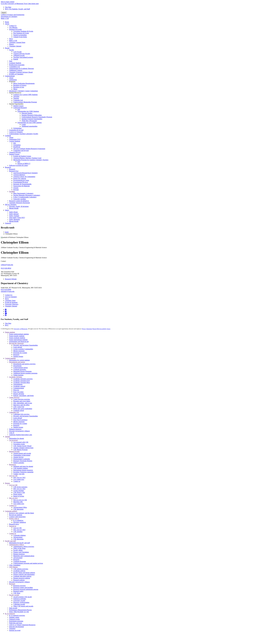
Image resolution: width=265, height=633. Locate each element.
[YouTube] (6, 313)
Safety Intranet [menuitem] (14, 214)
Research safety (18, 591)
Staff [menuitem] (10, 61)
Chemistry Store (10, 300)
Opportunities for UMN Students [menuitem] (28, 111)
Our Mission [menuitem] (13, 27)
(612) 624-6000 (6, 289)
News (7, 299)
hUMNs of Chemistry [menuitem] (16, 74)
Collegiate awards (19, 604)
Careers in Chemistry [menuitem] (16, 132)
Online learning (18, 375)
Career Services (14, 397)
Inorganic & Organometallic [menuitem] (22, 184)
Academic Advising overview (23, 379)
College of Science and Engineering (12, 15)
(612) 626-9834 (6, 268)
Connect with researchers (17, 517)
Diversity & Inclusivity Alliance (19, 431)
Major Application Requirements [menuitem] (24, 83)
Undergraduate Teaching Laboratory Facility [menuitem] (23, 134)
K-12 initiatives (18, 520)
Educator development (16, 627)
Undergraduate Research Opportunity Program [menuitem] (37, 117)
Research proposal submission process (25, 589)
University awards (19, 600)
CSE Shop (16, 593)
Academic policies (19, 571)
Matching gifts (18, 502)
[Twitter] (5, 311)
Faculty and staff (10, 541)
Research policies (19, 580)
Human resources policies (21, 578)
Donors (7, 483)
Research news (14, 524)
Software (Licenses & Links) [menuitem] (18, 165)
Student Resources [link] (15, 93)
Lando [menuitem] (24, 124)
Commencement (18, 388)
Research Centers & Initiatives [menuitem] (19, 201)
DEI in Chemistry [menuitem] (11, 204)
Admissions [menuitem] (13, 80)
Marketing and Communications (23, 556)
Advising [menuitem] (16, 96)
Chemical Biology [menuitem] (19, 175)
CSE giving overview (20, 487)
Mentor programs (19, 351)
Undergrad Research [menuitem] (20, 108)
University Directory (11, 304)
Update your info (18, 474)
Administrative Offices (16, 545)
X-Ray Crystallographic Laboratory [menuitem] (25, 197)
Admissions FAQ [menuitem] (14, 139)
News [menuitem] (11, 39)
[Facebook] (5, 309)
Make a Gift (5, 18)
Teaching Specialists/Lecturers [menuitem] (23, 57)
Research (16, 354)
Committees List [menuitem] (14, 67)
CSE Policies (13, 567)
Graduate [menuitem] (8, 135)
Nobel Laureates (18, 463)
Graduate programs (19, 369)
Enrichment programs (16, 621)
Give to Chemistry (11, 297)
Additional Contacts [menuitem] (15, 70)
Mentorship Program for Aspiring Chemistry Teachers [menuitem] (30, 160)
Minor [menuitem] (15, 89)
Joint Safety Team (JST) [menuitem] (17, 217)
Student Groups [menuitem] (18, 106)
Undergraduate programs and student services (28, 563)
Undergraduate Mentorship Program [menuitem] (25, 102)
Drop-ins (16, 390)
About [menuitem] (7, 24)
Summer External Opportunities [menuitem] (32, 119)
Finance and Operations (21, 552)
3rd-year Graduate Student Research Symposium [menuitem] (29, 149)
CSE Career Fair (18, 407)
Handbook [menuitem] (16, 147)
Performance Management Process (20, 610)
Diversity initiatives (19, 522)
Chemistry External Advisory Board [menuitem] (21, 72)
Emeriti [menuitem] (15, 59)
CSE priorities (17, 531)
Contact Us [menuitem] (12, 26)
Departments (17, 366)
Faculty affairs (18, 550)
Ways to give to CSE (20, 500)
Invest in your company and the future (21, 513)
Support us (12, 526)
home (7, 232)
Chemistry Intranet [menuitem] (15, 46)
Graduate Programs (19, 561)
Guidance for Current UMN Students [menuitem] (25, 94)
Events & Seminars (11, 302)
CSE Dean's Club (19, 492)
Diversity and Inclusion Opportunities (25, 345)
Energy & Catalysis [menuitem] (19, 178)
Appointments (17, 384)
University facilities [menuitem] (19, 199)
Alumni (7, 436)
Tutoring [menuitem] (16, 98)
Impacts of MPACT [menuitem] (23, 163)
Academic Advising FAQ (21, 381)
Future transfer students (16, 336)
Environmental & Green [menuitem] (21, 180)
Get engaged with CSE (20, 442)
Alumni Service (18, 457)
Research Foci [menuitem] (13, 171)
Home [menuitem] (7, 22)
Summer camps (14, 617)
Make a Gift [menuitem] (13, 40)
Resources (12, 464)
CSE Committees (14, 565)
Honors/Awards (14, 451)
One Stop (8, 7)
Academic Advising (15, 377)
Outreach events (14, 619)
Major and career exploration (22, 408)
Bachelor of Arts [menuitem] (18, 87)
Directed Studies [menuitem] (27, 113)
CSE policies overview (20, 569)
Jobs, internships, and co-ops (22, 403)
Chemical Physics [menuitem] (15, 152)
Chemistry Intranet (11, 306)
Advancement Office (20, 507)
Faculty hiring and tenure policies (24, 572)
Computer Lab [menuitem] (18, 100)
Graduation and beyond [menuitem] (21, 150)
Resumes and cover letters (21, 401)
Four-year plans (18, 392)
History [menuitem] (11, 44)
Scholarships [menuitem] (17, 128)
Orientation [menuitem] (17, 145)
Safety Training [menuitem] (14, 216)
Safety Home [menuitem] (13, 212)
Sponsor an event (14, 630)
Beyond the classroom (16, 343)
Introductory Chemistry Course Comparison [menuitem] (23, 91)
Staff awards (13, 608)
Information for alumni (16, 438)
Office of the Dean (19, 548)
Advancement (17, 537)
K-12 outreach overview (17, 615)
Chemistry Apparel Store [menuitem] (17, 42)
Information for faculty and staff (19, 543)
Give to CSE (13, 476)
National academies (19, 599)
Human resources (19, 554)
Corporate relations (19, 535)
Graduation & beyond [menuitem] (16, 130)
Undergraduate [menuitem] (10, 76)
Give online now (18, 479)
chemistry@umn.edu (7, 291)
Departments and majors (17, 362)
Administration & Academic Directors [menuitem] (21, 68)
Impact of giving (18, 496)
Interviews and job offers (21, 405)
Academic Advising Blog (21, 382)
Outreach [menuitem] (8, 223)
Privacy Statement (87, 329)
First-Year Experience (20, 420)
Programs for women (20, 353)
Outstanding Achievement (21, 455)
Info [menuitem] (18, 109)
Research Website (11, 279)
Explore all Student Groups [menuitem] (22, 156)
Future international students (18, 340)
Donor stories (17, 494)
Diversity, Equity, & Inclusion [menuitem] (19, 206)
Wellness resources (15, 429)
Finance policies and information (24, 574)
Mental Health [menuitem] (13, 208)
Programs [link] (12, 81)
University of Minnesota (20, 329)
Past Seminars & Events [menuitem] (21, 33)
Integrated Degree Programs (22, 371)
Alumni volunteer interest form (23, 448)
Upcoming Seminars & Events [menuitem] (23, 31)
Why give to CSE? (19, 477)
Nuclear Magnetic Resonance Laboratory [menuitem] (26, 195)
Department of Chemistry (9, 16)
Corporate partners (11, 511)
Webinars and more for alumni (23, 466)
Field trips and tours (15, 623)
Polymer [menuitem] (16, 190)
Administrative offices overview (23, 546)
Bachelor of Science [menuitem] (19, 85)
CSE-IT (11, 433)
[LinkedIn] (5, 315)
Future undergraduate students (19, 334)
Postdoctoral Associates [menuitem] (16, 65)
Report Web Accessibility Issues (101, 329)
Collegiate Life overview (21, 414)
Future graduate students (17, 338)
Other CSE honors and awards (23, 606)
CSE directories (18, 509)
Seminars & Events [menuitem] (15, 29)
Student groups (18, 356)
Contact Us (8, 295)
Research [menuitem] (8, 167)
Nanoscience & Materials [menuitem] (21, 186)
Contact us (16, 481)
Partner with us (14, 518)
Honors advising (18, 394)
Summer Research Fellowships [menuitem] (32, 115)
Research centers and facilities (23, 587)
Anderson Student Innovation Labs (20, 435)
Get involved (13, 440)
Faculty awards (14, 595)
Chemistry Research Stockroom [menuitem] (19, 203)
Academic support (19, 386)
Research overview (19, 586)
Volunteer (12, 628)
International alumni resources (23, 470)
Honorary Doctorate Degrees (22, 461)
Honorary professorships (21, 602)
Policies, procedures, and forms (23, 395)
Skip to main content (7, 2)
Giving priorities (18, 490)
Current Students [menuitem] (14, 141)
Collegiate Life (14, 412)
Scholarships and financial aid (19, 341)
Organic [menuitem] (16, 188)
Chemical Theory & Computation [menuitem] (24, 176)
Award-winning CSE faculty (22, 597)
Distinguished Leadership (21, 459)
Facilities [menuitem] (12, 191)
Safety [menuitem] (7, 210)
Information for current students (19, 360)
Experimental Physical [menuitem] (20, 182)
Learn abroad (17, 347)
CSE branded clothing (20, 468)
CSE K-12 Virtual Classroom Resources (22, 625)
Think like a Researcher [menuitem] (29, 121)
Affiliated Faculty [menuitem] (19, 55)
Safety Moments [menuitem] (14, 219)
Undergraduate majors (20, 367)
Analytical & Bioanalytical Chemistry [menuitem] (25, 173)
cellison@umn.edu (7, 265)
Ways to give (13, 498)
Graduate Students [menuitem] (15, 63)
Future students (10, 332)
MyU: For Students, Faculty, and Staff (17, 9)
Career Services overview (21, 399)
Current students (10, 358)
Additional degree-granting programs (25, 373)
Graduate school (18, 410)
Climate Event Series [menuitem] (20, 37)
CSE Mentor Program (20, 449)
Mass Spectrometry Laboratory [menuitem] (23, 193)
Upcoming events (19, 444)
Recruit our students (15, 515)
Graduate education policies (22, 576)
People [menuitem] (7, 48)
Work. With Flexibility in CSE (19, 612)
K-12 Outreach (10, 613)
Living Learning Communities (23, 349)
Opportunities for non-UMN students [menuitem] (29, 122)
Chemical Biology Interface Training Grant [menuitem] (27, 158)
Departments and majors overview (24, 364)
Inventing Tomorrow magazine (23, 472)
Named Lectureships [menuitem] (20, 35)
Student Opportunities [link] (16, 104)
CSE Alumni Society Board (22, 446)
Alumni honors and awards (22, 453)
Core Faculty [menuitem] (17, 52)
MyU (6, 325)
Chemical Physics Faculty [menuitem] (21, 53)
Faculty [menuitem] (11, 50)
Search (4, 12)
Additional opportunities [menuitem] (29, 126)
